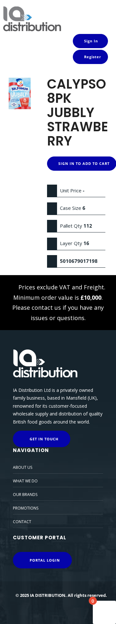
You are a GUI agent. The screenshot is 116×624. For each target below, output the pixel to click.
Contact (22, 521)
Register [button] (92, 56)
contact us (46, 307)
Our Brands (25, 494)
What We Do (25, 481)
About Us (22, 467)
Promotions (25, 508)
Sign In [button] (90, 40)
